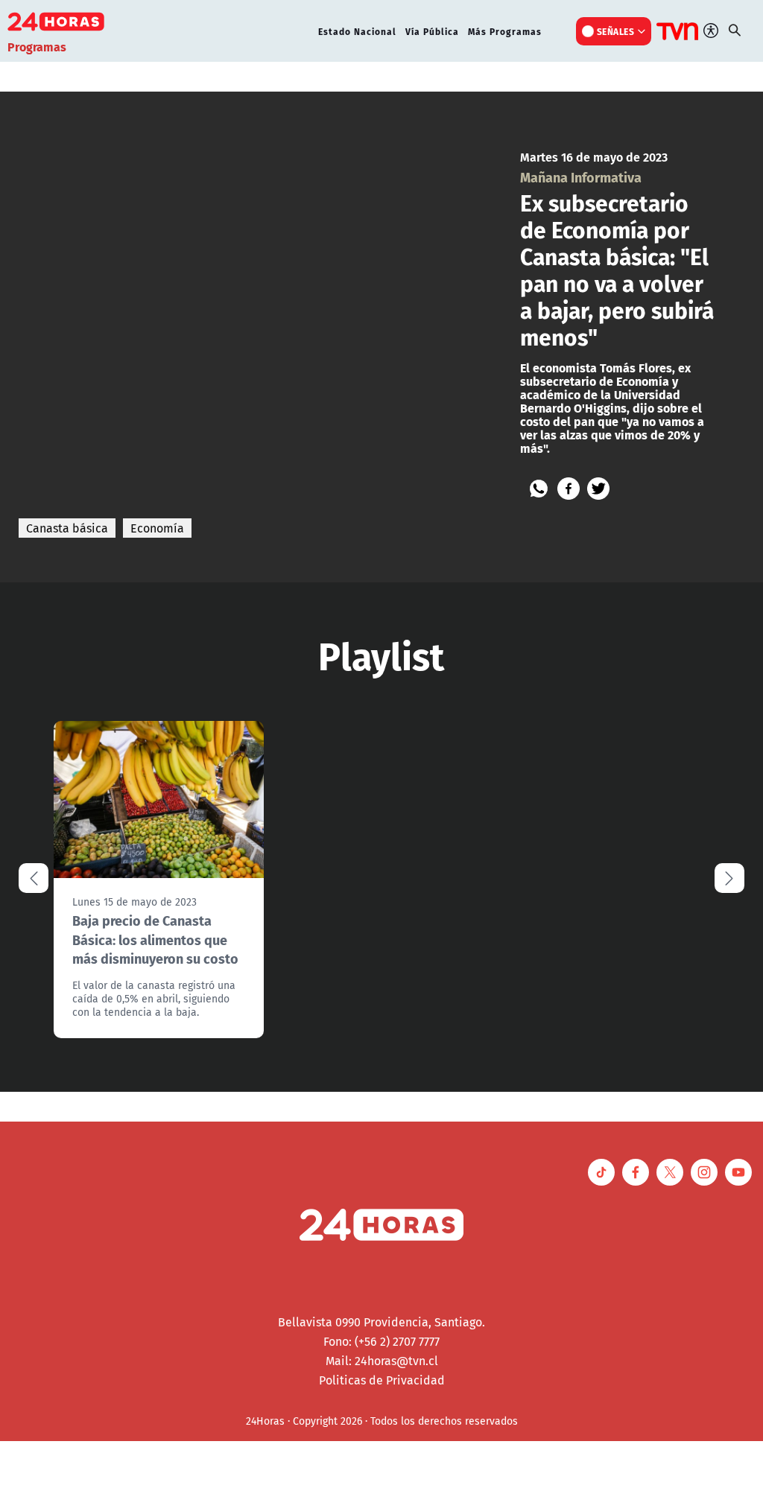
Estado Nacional (357, 31)
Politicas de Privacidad (382, 1380)
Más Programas (505, 31)
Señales (616, 31)
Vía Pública (432, 31)
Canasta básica (67, 528)
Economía (157, 528)
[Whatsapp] (539, 488)
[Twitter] (598, 488)
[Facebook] (568, 488)
